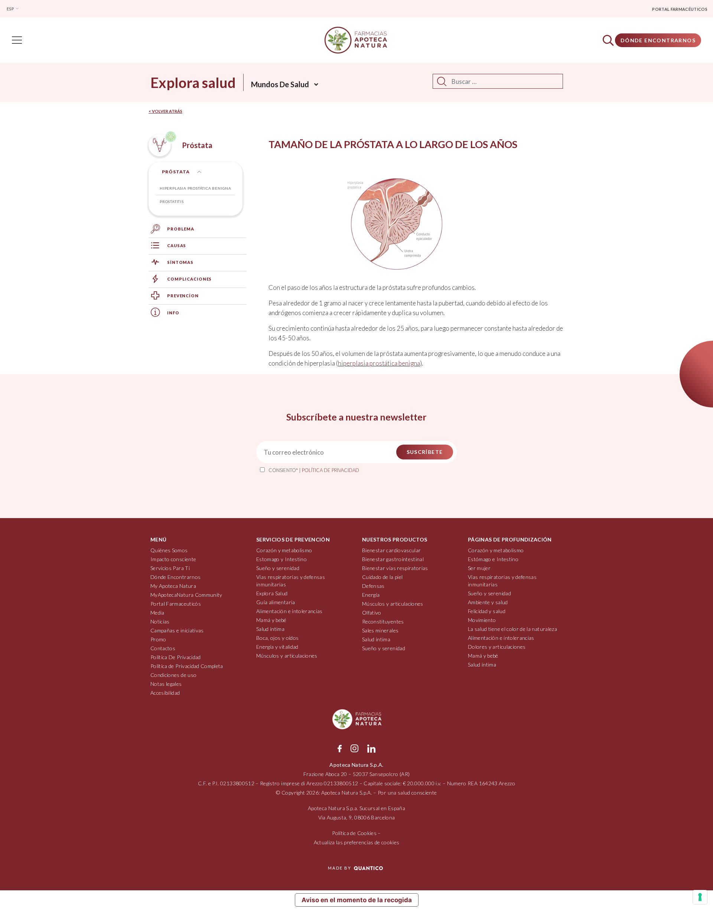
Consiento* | (313, 470)
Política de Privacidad (330, 470)
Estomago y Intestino (281, 559)
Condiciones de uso (173, 675)
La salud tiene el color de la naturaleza (512, 629)
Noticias (160, 621)
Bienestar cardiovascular (391, 550)
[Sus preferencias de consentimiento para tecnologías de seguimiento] (700, 897)
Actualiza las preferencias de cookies (357, 842)
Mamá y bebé (271, 620)
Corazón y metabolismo (284, 550)
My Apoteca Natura (173, 586)
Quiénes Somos (169, 550)
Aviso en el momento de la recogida (357, 900)
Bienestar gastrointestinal (393, 559)
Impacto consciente (173, 559)
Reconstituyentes (383, 621)
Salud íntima (270, 629)
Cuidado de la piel (382, 577)
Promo (158, 639)
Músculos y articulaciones (287, 655)
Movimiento (482, 620)
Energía (371, 595)
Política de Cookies (354, 833)
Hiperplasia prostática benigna (195, 188)
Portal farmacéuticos (679, 9)
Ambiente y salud (488, 602)
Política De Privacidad (175, 657)
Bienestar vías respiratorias (395, 568)
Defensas (373, 586)
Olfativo (371, 612)
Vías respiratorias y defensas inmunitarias (290, 580)
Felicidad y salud (486, 611)
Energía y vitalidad (277, 647)
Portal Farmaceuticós (175, 603)
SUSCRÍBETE (425, 452)
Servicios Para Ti (170, 568)
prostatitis (172, 201)
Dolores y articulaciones (496, 647)
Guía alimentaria (275, 602)
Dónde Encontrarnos (658, 40)
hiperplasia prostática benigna (379, 363)
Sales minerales (380, 630)
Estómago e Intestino (493, 559)
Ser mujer (479, 568)
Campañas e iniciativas (177, 630)
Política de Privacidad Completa (186, 666)
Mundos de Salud (280, 84)
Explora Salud (272, 593)
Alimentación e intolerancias (289, 611)
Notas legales (166, 684)
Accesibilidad (165, 693)
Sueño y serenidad (277, 568)
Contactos (162, 648)
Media (157, 612)
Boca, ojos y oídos (277, 638)
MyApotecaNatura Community (186, 595)
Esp (10, 8)
